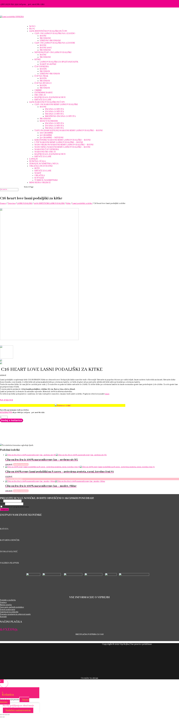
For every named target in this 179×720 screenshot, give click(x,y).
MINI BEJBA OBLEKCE (40, 182)
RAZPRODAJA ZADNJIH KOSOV (50, 97)
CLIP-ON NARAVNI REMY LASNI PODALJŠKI (56, 104)
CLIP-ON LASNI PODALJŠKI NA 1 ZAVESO (54, 33)
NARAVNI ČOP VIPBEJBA (46, 149)
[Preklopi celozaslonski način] (3, 714)
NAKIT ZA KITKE (48, 64)
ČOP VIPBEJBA (41, 66)
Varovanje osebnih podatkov (12, 607)
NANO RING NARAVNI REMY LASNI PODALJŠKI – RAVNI (62, 147)
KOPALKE (39, 177)
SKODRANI (45, 38)
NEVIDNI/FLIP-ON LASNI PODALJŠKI (52, 52)
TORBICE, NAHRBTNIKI (46, 180)
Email (2, 504)
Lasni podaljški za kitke (82, 203)
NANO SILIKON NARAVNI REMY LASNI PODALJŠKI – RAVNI (63, 144)
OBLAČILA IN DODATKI (41, 166)
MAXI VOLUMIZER (49, 121)
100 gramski (46, 132)
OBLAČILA (39, 175)
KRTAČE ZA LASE (42, 99)
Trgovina (11, 203)
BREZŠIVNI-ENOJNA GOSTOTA (60, 116)
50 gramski (46, 135)
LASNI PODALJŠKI (24, 203)
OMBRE (38, 90)
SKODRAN (45, 71)
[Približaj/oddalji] (1, 714)
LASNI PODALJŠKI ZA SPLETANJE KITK (59, 61)
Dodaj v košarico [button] (21, 464)
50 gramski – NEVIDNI (51, 137)
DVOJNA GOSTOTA (54, 111)
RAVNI (43, 35)
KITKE (37, 59)
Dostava (3, 602)
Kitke (68, 203)
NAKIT (37, 173)
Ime (1, 501)
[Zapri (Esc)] (8, 714)
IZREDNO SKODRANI (50, 40)
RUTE (37, 168)
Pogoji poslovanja (7, 609)
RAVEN (43, 69)
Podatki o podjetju (8, 600)
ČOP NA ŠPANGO (43, 83)
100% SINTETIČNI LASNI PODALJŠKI (49, 203)
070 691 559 (6, 412)
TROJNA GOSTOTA (54, 114)
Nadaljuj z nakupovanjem (18, 710)
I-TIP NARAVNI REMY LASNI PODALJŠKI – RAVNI (58, 142)
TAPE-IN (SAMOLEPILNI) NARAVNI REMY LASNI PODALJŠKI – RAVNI (68, 130)
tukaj (107, 394)
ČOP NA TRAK (41, 76)
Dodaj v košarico (11, 420)
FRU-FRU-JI (40, 95)
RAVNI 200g (46, 47)
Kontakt (3, 616)
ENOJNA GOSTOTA (54, 109)
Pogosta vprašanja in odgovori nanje (15, 614)
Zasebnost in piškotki (9, 612)
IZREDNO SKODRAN (50, 73)
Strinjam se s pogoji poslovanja (16, 507)
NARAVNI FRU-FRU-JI (45, 151)
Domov (3, 203)
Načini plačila (6, 605)
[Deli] (6, 714)
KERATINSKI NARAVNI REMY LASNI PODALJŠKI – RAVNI (62, 140)
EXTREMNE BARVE (43, 92)
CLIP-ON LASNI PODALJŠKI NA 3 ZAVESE (54, 43)
